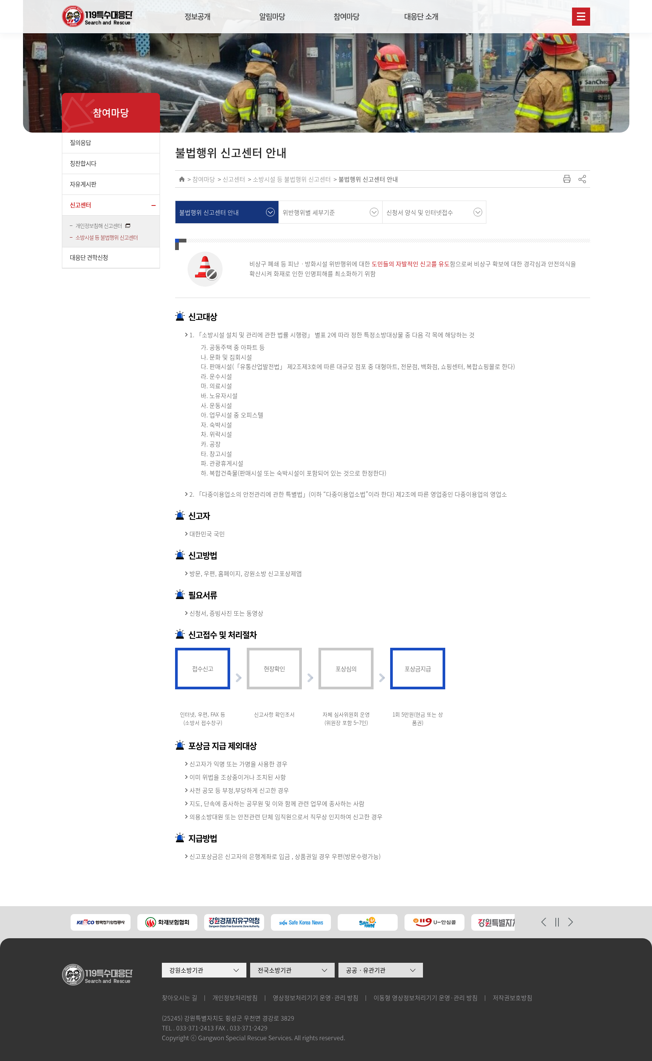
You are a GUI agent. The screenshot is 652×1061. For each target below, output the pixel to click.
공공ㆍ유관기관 (366, 970)
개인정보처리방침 (235, 997)
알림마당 (272, 16)
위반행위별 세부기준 (309, 212)
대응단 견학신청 (89, 257)
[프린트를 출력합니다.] (567, 179)
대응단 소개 (421, 16)
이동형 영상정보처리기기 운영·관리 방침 (426, 997)
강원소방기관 (186, 970)
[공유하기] (582, 179)
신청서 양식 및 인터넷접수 (419, 212)
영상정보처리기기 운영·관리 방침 (315, 997)
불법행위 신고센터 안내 (368, 179)
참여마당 (346, 16)
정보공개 (197, 16)
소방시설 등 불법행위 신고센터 (106, 237)
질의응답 (80, 142)
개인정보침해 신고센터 (99, 225)
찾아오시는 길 (179, 997)
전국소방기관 (275, 970)
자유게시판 (83, 183)
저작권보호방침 (512, 997)
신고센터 (80, 204)
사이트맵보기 (581, 17)
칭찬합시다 (83, 163)
